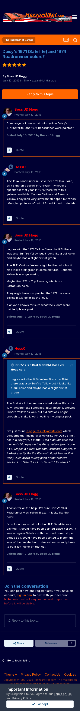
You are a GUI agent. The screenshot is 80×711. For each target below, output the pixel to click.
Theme (9, 674)
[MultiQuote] (9, 150)
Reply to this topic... (25, 620)
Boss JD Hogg (17, 76)
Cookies (70, 674)
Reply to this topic (40, 94)
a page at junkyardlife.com (44, 431)
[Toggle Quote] (13, 365)
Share (20, 643)
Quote (20, 150)
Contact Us (52, 674)
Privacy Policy (31, 674)
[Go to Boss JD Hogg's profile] (7, 112)
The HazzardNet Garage (39, 80)
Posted (28, 114)
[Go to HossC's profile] (7, 169)
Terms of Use (63, 694)
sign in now (24, 595)
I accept (41, 704)
